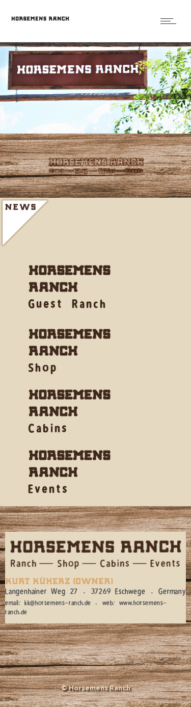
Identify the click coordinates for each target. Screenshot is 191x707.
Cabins (49, 431)
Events (49, 492)
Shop (43, 370)
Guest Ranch (68, 307)
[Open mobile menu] (170, 21)
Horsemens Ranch (70, 277)
